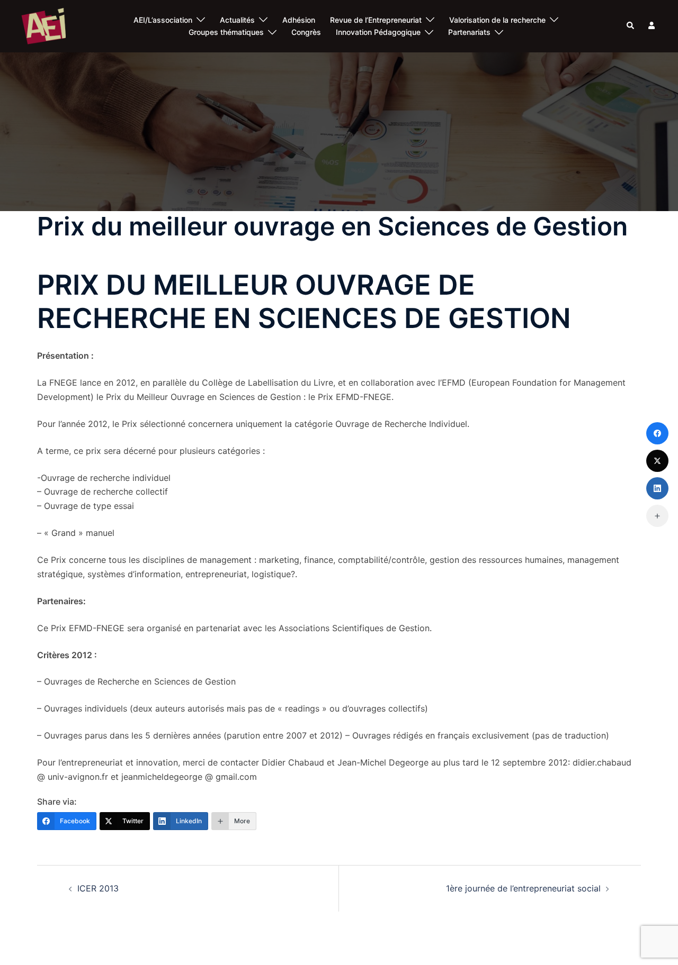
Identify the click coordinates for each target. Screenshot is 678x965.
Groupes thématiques (226, 32)
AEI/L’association (162, 19)
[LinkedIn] (657, 488)
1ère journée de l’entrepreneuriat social (523, 888)
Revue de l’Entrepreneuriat (376, 19)
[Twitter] (657, 461)
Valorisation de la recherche (497, 19)
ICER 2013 (98, 888)
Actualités (237, 19)
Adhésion (298, 19)
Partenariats (469, 32)
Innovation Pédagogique (378, 32)
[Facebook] (657, 433)
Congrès (306, 32)
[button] (631, 26)
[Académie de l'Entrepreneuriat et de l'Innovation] (43, 25)
